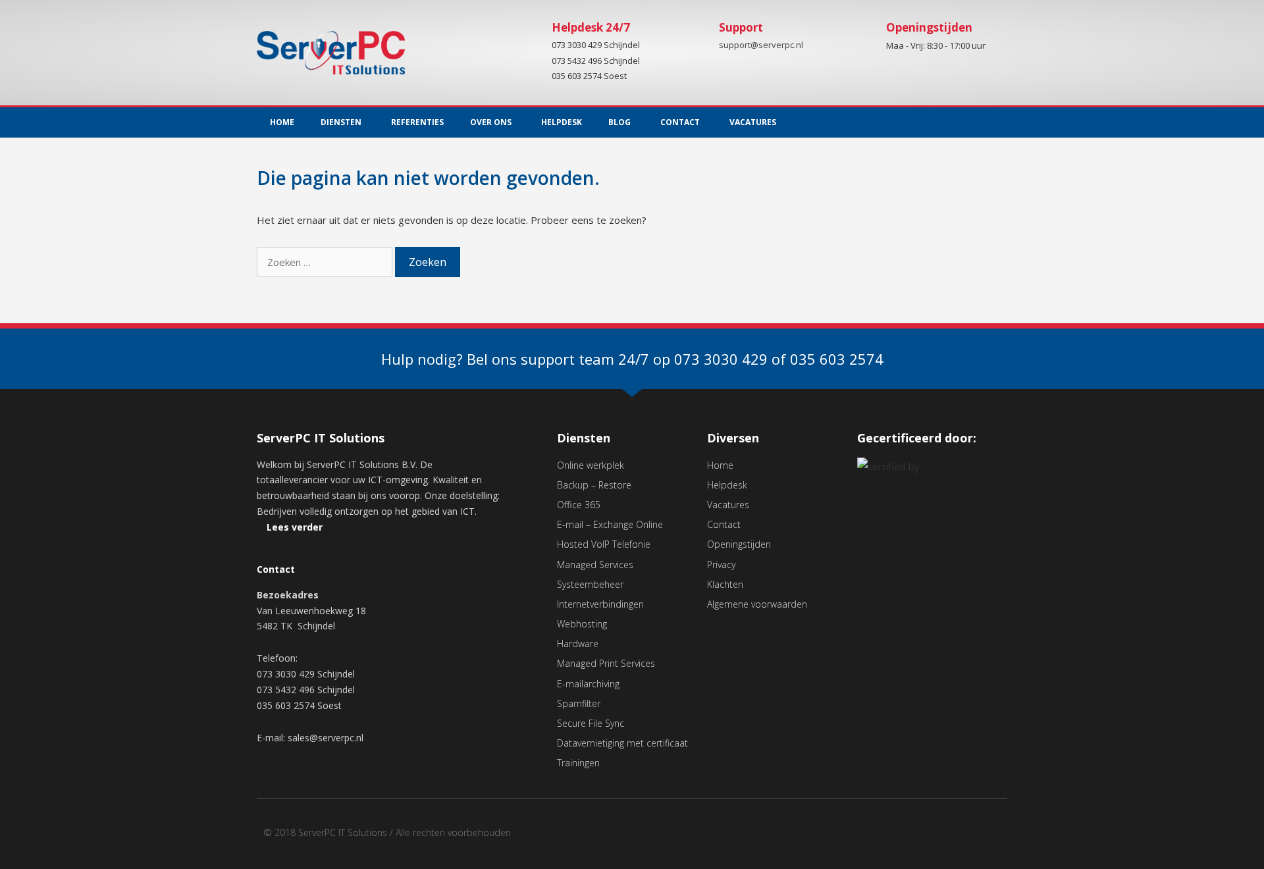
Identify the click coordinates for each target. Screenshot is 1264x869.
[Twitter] (997, 122)
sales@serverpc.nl (325, 737)
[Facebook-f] (970, 122)
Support (741, 27)
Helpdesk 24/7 (591, 27)
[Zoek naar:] (326, 262)
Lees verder (295, 527)
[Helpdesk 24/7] (528, 37)
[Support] (695, 37)
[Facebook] (967, 837)
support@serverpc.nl (761, 45)
